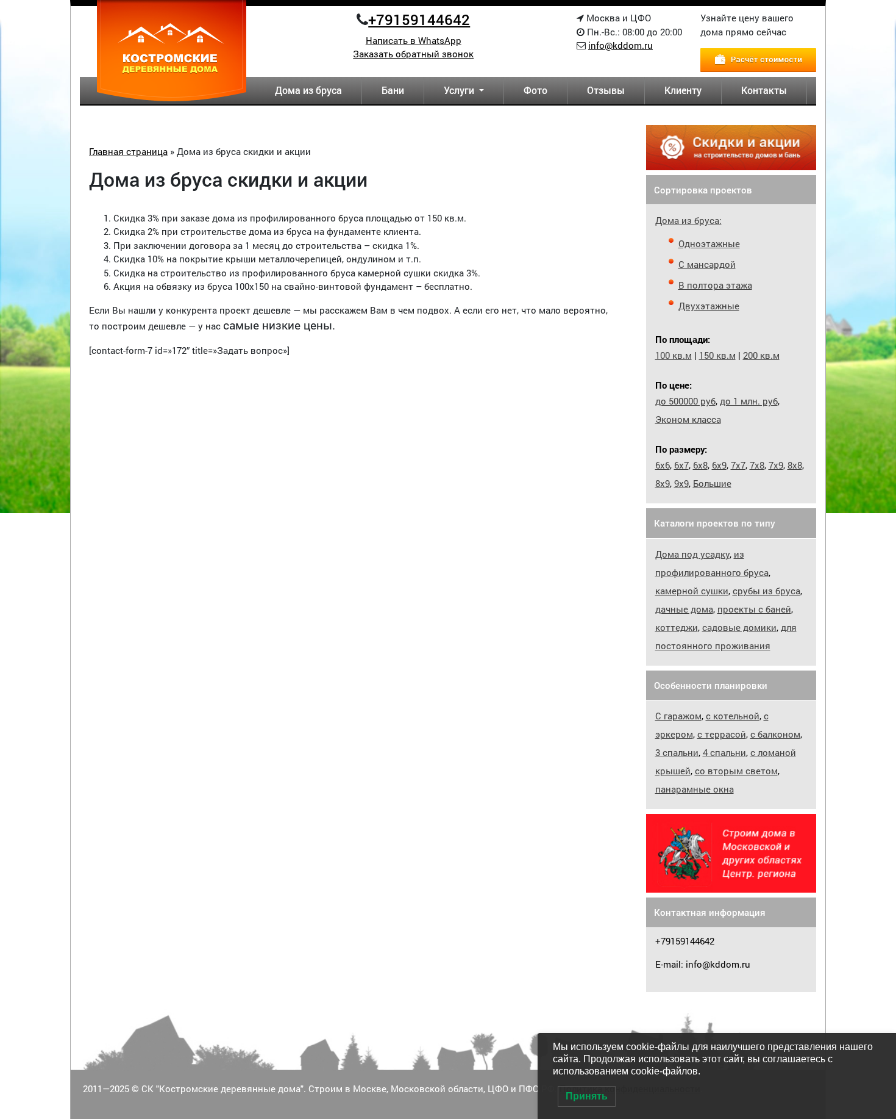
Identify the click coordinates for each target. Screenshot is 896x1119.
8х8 (795, 465)
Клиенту (683, 90)
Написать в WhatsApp (413, 40)
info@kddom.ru (620, 45)
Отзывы (606, 90)
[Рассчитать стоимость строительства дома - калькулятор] (758, 58)
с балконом (775, 734)
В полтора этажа (715, 285)
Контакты (764, 90)
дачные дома (684, 609)
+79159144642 (419, 19)
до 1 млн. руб (749, 401)
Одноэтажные (709, 243)
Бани (393, 90)
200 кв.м (761, 355)
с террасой (721, 734)
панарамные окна (694, 789)
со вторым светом (736, 771)
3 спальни (677, 752)
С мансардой (707, 264)
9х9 (681, 483)
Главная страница (128, 151)
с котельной (732, 716)
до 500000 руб (685, 401)
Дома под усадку (692, 554)
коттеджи (676, 627)
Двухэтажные (708, 306)
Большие (712, 483)
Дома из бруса (308, 90)
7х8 (757, 465)
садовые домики (739, 627)
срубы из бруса (766, 591)
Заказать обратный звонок (413, 54)
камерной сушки (691, 591)
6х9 (719, 465)
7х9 (776, 465)
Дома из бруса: (688, 220)
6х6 (662, 465)
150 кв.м (717, 355)
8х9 (662, 483)
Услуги (460, 90)
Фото (535, 90)
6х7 (681, 465)
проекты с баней (754, 609)
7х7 (738, 465)
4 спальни (724, 752)
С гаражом (678, 716)
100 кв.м (673, 355)
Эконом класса (688, 419)
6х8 (700, 465)
